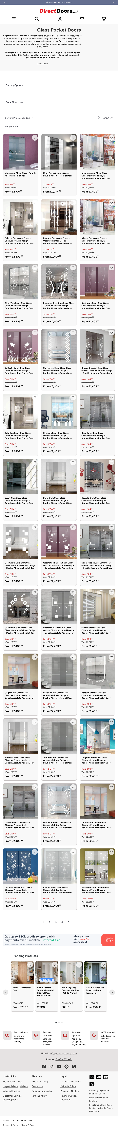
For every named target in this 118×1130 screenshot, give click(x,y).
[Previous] (5, 992)
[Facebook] (44, 1066)
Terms (5, 1125)
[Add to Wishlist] (35, 138)
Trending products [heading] (25, 956)
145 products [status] (11, 126)
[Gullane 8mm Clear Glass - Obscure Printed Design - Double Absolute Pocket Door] (59, 671)
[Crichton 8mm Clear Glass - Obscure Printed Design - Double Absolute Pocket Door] (20, 411)
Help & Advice (10, 1086)
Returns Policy (39, 1095)
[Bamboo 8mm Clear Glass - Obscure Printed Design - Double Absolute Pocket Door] (59, 217)
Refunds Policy (68, 1086)
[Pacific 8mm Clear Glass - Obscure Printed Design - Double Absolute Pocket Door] (59, 866)
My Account (9, 1081)
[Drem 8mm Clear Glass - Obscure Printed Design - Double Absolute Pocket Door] (20, 476)
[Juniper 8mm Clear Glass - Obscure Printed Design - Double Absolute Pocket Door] (59, 736)
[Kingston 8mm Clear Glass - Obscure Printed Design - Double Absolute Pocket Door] (97, 736)
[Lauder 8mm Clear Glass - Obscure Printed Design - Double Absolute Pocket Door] (20, 801)
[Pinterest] (66, 1066)
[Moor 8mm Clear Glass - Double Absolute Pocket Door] (20, 152)
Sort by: (17, 117)
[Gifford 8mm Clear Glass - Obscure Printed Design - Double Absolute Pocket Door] (97, 606)
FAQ (45, 1081)
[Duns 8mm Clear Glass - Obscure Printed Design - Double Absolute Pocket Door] (59, 476)
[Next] (112, 992)
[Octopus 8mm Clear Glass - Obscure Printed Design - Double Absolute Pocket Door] (20, 866)
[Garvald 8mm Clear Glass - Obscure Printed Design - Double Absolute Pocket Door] (97, 476)
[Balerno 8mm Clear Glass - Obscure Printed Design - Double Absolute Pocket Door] (20, 217)
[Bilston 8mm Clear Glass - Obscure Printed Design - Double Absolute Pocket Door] (97, 217)
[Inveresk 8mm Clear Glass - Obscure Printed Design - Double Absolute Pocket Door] (20, 736)
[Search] (37, 19)
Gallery (24, 1086)
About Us (36, 1081)
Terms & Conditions (70, 1081)
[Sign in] (60, 19)
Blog (20, 1081)
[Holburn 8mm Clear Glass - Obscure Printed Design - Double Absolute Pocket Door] (97, 671)
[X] (74, 1066)
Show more (42, 63)
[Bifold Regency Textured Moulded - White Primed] (71, 972)
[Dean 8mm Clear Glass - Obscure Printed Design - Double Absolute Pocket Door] (97, 411)
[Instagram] (51, 1066)
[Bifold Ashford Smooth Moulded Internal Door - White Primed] (46, 972)
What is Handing (11, 1091)
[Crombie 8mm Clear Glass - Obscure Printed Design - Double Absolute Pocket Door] (59, 411)
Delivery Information (42, 1091)
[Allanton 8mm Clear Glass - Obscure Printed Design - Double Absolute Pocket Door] (97, 152)
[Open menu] (14, 19)
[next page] (75, 922)
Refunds (14, 1125)
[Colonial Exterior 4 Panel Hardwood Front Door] (95, 972)
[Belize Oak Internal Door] (22, 972)
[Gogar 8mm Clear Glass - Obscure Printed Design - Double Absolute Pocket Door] (20, 671)
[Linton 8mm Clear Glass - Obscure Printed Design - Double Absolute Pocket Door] (97, 801)
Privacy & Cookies (69, 1091)
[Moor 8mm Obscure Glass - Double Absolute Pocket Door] (59, 152)
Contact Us (37, 1086)
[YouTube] (59, 1066)
